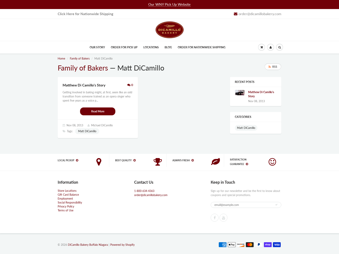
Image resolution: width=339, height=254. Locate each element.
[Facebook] (215, 218)
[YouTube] (223, 218)
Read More (97, 111)
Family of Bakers (80, 58)
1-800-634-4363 (144, 191)
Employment (65, 198)
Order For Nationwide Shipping (201, 47)
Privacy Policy (66, 206)
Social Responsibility (70, 202)
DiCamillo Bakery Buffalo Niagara (88, 244)
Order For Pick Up (124, 47)
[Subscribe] (276, 205)
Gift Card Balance (68, 194)
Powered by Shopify (122, 244)
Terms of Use (65, 210)
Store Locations (67, 190)
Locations (151, 47)
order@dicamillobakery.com (260, 14)
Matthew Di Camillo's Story (261, 94)
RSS (274, 66)
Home (61, 58)
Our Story (97, 47)
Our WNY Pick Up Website (169, 4)
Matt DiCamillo (87, 131)
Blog (168, 47)
